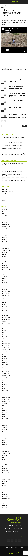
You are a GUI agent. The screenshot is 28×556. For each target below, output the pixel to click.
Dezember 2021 (6, 317)
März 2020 (4, 362)
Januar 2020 (5, 367)
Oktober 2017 (5, 425)
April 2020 (4, 360)
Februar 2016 (5, 468)
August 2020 (5, 352)
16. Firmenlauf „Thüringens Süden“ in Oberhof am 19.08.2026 (13, 138)
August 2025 (5, 228)
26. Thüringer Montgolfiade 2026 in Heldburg (12, 145)
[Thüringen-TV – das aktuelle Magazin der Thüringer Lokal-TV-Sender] (5, 95)
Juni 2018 (4, 408)
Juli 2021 (4, 328)
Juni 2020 (4, 356)
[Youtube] (19, 540)
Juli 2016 (4, 457)
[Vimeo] (16, 540)
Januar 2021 (5, 341)
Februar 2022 (5, 313)
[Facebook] (8, 540)
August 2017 (5, 429)
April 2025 (4, 235)
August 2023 (5, 276)
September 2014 (6, 503)
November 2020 (6, 345)
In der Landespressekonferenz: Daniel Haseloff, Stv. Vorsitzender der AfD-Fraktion (18, 116)
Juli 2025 (4, 231)
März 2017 (4, 440)
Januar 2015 (5, 496)
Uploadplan (5, 193)
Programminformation (7, 191)
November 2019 (6, 371)
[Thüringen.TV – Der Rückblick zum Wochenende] (5, 81)
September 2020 (6, 349)
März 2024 (4, 263)
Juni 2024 (4, 256)
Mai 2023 (4, 282)
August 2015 (5, 481)
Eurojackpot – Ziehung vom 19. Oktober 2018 (6, 68)
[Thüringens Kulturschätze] (5, 102)
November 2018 (6, 397)
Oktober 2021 (5, 321)
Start (2, 5)
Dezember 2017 (6, 421)
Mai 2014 (4, 505)
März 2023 (4, 287)
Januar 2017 (5, 444)
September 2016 (6, 453)
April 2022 (4, 308)
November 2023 (6, 272)
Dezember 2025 (6, 224)
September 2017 (6, 427)
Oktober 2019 (5, 373)
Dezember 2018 (6, 395)
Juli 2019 (4, 380)
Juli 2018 (4, 405)
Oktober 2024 (5, 248)
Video (6, 5)
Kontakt (6, 547)
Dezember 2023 (6, 269)
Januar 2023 (5, 289)
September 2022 (6, 298)
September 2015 (6, 479)
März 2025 (4, 237)
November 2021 (6, 319)
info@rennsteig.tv (19, 536)
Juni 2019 (4, 382)
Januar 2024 (5, 267)
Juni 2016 (4, 459)
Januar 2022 (5, 315)
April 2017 (4, 438)
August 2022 (5, 300)
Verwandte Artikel (6, 75)
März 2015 (4, 492)
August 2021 (5, 326)
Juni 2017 (4, 434)
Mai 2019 (4, 384)
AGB (22, 547)
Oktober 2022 (5, 295)
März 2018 (4, 414)
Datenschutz (17, 547)
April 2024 (4, 261)
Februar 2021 (5, 339)
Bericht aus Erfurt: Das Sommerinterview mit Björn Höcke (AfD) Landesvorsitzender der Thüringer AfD (13, 153)
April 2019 (4, 386)
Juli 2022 (4, 302)
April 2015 (4, 490)
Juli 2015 (4, 483)
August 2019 (5, 377)
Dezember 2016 (6, 447)
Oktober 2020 (5, 347)
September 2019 (6, 375)
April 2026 (4, 215)
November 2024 (6, 246)
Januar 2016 (5, 470)
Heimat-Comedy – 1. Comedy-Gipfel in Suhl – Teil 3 (21, 69)
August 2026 (5, 209)
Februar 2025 (5, 239)
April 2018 (4, 412)
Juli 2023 (4, 278)
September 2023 (6, 274)
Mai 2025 (4, 233)
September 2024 (6, 250)
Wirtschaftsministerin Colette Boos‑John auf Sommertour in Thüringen (12, 149)
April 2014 (4, 507)
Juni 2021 (4, 330)
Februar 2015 (5, 494)
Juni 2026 (4, 211)
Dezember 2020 (6, 343)
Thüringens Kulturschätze (16, 100)
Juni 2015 (4, 485)
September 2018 (6, 401)
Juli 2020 (4, 354)
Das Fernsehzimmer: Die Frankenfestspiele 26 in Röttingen (16, 88)
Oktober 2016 (5, 451)
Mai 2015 (4, 488)
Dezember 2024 (6, 244)
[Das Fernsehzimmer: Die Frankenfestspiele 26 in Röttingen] (5, 88)
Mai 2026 (4, 213)
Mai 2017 (4, 436)
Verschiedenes (5, 196)
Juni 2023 (4, 280)
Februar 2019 (5, 390)
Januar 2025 (5, 241)
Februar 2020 (5, 364)
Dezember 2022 (6, 291)
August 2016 (5, 455)
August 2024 (5, 252)
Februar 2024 (5, 265)
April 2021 (4, 334)
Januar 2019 (5, 393)
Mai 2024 (4, 259)
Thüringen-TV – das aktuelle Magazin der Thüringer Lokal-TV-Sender (17, 95)
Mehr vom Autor (16, 75)
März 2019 (4, 388)
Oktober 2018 (5, 399)
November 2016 (6, 449)
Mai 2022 (4, 306)
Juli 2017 (4, 431)
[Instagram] (12, 540)
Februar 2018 (5, 416)
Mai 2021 (4, 332)
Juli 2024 (4, 254)
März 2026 (4, 218)
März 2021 (4, 336)
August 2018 (5, 403)
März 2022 (4, 310)
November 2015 (6, 475)
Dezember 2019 (6, 369)
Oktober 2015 (5, 477)
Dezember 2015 (6, 472)
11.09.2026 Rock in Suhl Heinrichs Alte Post (12, 142)
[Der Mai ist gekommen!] (5, 109)
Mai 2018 (4, 410)
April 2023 (4, 285)
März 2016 (4, 466)
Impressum (11, 547)
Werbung (4, 200)
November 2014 (6, 498)
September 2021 (6, 323)
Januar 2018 (5, 418)
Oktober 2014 (5, 501)
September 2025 (6, 226)
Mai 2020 (4, 358)
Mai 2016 (4, 462)
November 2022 (6, 293)
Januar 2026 (5, 222)
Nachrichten (4, 117)
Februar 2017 (5, 442)
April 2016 (4, 464)
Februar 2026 (5, 220)
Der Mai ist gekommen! (15, 107)
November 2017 (6, 423)
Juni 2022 (4, 304)
